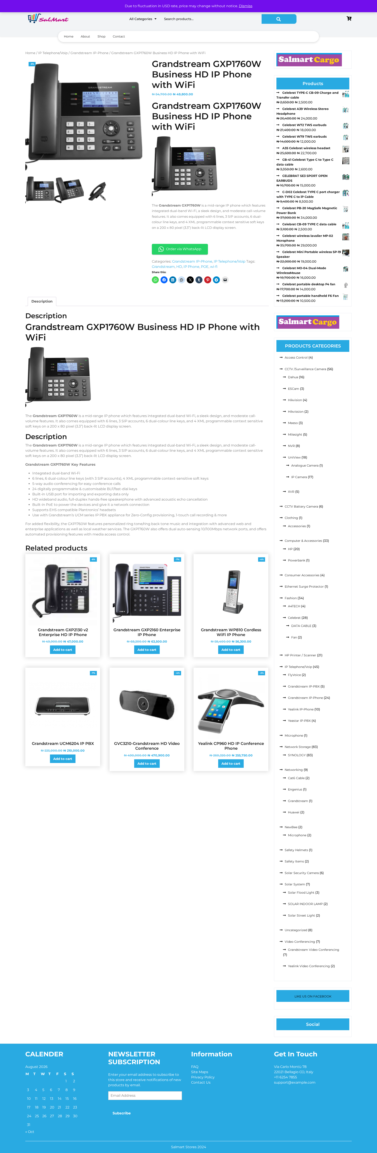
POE (205, 267)
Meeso (293, 423)
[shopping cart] (349, 19)
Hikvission (295, 412)
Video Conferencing (300, 942)
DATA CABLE (301, 626)
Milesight (295, 434)
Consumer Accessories (302, 575)
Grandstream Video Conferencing (313, 950)
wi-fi (214, 267)
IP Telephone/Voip (53, 53)
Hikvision (295, 400)
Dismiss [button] (245, 6)
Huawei (293, 812)
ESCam (293, 389)
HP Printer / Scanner (300, 655)
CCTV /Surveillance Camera (305, 369)
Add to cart (62, 650)
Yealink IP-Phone (301, 709)
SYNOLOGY (297, 755)
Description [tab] (42, 301)
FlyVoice (294, 675)
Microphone (294, 735)
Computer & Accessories (303, 541)
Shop (101, 36)
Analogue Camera (305, 465)
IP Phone (191, 267)
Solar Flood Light (301, 893)
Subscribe (122, 1113)
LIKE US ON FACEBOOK (313, 996)
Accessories (297, 526)
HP (290, 549)
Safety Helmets (296, 850)
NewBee (291, 827)
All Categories (140, 19)
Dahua (293, 377)
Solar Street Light (301, 915)
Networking (294, 770)
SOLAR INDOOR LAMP (305, 904)
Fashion (291, 598)
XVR (291, 492)
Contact (119, 36)
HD (179, 267)
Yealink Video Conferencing (309, 966)
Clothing (291, 518)
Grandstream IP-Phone (89, 53)
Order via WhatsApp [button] (183, 249)
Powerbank (296, 560)
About (85, 36)
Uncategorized (296, 930)
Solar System (295, 884)
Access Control (296, 357)
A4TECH (294, 606)
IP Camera (299, 477)
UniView (294, 457)
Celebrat (294, 618)
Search (279, 19)
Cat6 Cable (296, 778)
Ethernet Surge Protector (304, 586)
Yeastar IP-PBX (299, 721)
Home (68, 36)
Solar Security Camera (302, 873)
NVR (291, 446)
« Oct (29, 1132)
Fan (294, 637)
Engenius (295, 789)
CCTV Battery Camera (301, 506)
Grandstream (163, 267)
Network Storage (298, 747)
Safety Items (294, 861)
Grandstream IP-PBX (304, 686)
